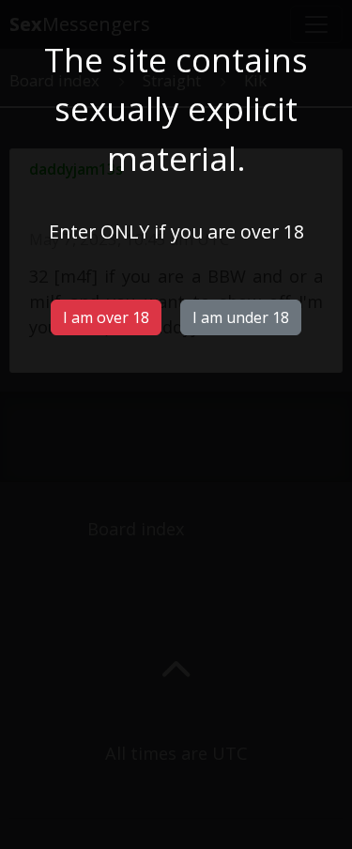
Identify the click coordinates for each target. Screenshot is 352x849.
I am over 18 (106, 317)
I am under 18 (240, 317)
